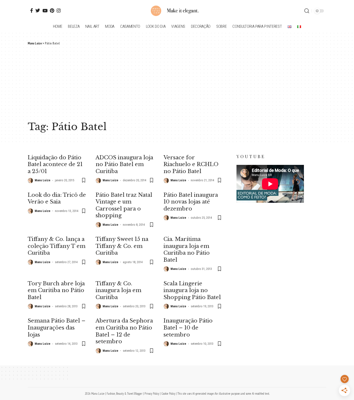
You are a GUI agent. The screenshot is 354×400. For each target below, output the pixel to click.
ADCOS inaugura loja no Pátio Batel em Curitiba (124, 164)
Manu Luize (42, 180)
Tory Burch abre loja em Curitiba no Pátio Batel (56, 290)
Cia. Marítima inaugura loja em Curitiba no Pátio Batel (187, 249)
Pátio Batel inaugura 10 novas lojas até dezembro (191, 202)
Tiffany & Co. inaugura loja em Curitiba (118, 290)
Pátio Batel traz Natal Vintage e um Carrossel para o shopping (124, 205)
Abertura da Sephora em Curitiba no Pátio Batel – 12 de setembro (124, 331)
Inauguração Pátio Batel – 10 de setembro (188, 327)
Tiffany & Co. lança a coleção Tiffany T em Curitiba (56, 246)
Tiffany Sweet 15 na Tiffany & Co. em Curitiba (122, 246)
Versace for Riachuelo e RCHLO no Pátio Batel (191, 164)
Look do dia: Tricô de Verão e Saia (57, 198)
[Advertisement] (177, 82)
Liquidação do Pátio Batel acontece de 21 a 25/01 (55, 164)
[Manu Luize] (177, 11)
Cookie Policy (168, 394)
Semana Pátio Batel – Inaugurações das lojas (56, 327)
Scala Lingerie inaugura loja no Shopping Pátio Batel (192, 290)
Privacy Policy (151, 394)
